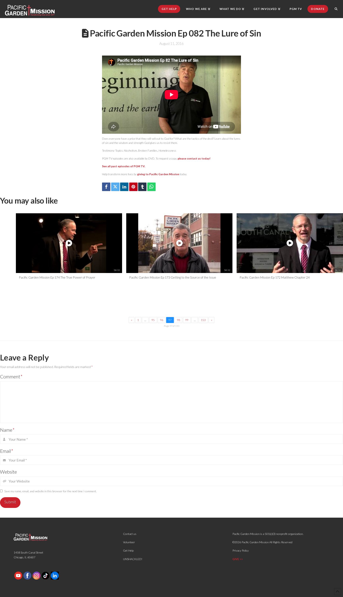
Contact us (129, 533)
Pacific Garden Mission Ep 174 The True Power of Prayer (57, 277)
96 (161, 320)
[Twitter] (115, 187)
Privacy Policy (240, 550)
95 (153, 320)
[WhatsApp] (151, 187)
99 (186, 320)
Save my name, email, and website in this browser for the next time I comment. (50, 491)
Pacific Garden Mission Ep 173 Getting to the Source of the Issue (172, 277)
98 (178, 320)
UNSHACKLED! (132, 559)
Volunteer (129, 542)
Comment (11, 376)
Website (8, 472)
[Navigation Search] (336, 9)
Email (6, 451)
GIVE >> (237, 559)
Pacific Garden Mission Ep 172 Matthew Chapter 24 (275, 277)
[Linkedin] (124, 187)
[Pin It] (133, 187)
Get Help (128, 550)
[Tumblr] (142, 187)
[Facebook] (106, 187)
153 (203, 320)
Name (7, 430)
